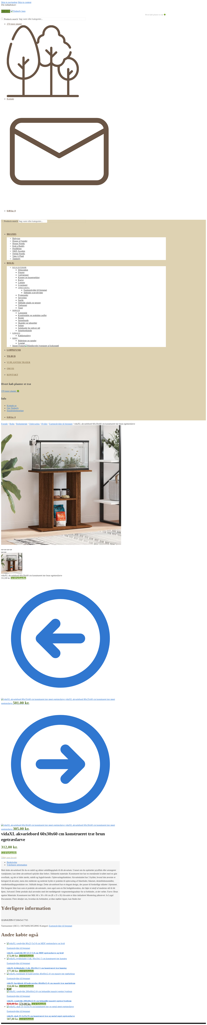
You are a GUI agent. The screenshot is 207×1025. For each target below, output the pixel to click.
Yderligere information (17, 865)
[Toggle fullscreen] (8, 549)
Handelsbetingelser (15, 410)
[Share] (5, 549)
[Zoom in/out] (11, 549)
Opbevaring (34, 424)
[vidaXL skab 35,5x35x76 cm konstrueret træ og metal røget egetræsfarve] (40, 1006)
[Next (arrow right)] (5, 552)
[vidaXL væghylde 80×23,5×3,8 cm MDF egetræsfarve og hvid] (36, 943)
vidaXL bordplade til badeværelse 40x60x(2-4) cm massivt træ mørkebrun (41, 983)
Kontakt (10, 99)
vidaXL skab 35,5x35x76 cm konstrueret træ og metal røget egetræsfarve (41, 1016)
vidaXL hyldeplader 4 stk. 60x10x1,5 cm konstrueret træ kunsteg (37, 968)
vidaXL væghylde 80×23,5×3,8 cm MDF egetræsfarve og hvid (35, 953)
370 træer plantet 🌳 (10, 391)
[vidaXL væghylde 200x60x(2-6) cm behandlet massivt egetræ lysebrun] (39, 991)
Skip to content (24, 2)
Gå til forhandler (18, 578)
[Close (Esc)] (2, 549)
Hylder (44, 424)
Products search (11, 19)
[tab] (63, 862)
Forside (4, 424)
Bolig (11, 424)
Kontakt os (11, 405)
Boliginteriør (21, 424)
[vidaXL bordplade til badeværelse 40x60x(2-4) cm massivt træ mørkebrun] (41, 974)
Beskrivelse (12, 862)
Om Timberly (13, 408)
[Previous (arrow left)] (2, 552)
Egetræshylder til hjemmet (60, 424)
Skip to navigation (9, 2)
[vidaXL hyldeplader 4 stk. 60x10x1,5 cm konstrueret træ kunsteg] (37, 958)
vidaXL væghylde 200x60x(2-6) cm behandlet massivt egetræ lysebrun (39, 1001)
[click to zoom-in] (61, 485)
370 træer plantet (14, 24)
